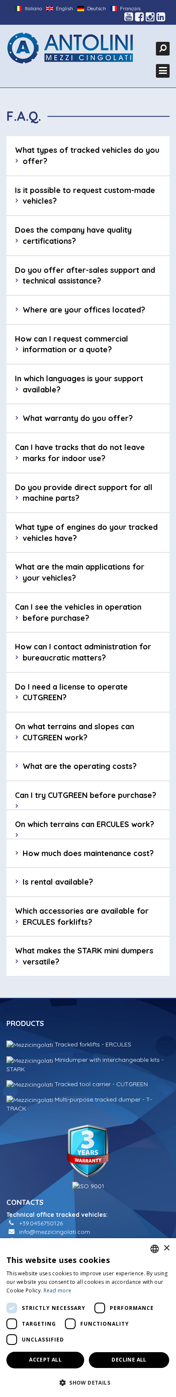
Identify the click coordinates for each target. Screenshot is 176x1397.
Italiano (32, 8)
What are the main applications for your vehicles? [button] (79, 572)
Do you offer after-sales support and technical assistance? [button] (85, 275)
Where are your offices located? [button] (84, 310)
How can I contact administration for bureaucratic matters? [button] (83, 652)
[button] (88, 1382)
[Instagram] (150, 17)
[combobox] (154, 1249)
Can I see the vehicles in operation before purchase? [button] (78, 612)
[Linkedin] (160, 17)
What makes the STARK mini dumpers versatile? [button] (84, 956)
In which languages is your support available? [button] (79, 384)
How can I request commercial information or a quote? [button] (71, 344)
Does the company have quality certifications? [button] (73, 235)
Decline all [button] (128, 1359)
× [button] (166, 1248)
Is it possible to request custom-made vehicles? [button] (85, 195)
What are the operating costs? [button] (80, 766)
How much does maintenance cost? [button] (88, 853)
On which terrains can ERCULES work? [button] (84, 824)
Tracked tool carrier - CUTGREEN (100, 1084)
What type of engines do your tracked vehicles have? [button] (86, 532)
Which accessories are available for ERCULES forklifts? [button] (82, 916)
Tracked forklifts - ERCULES (92, 1044)
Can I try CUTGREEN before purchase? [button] (85, 795)
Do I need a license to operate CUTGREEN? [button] (71, 692)
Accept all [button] (45, 1359)
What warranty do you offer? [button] (78, 418)
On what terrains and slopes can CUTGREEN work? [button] (74, 732)
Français (130, 8)
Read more (58, 1290)
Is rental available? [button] (58, 882)
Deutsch (96, 8)
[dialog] (88, 1317)
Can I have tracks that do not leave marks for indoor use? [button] (80, 452)
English (64, 8)
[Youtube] (128, 17)
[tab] (88, 155)
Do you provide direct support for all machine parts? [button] (84, 492)
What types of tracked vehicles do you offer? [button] (87, 155)
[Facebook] (139, 17)
